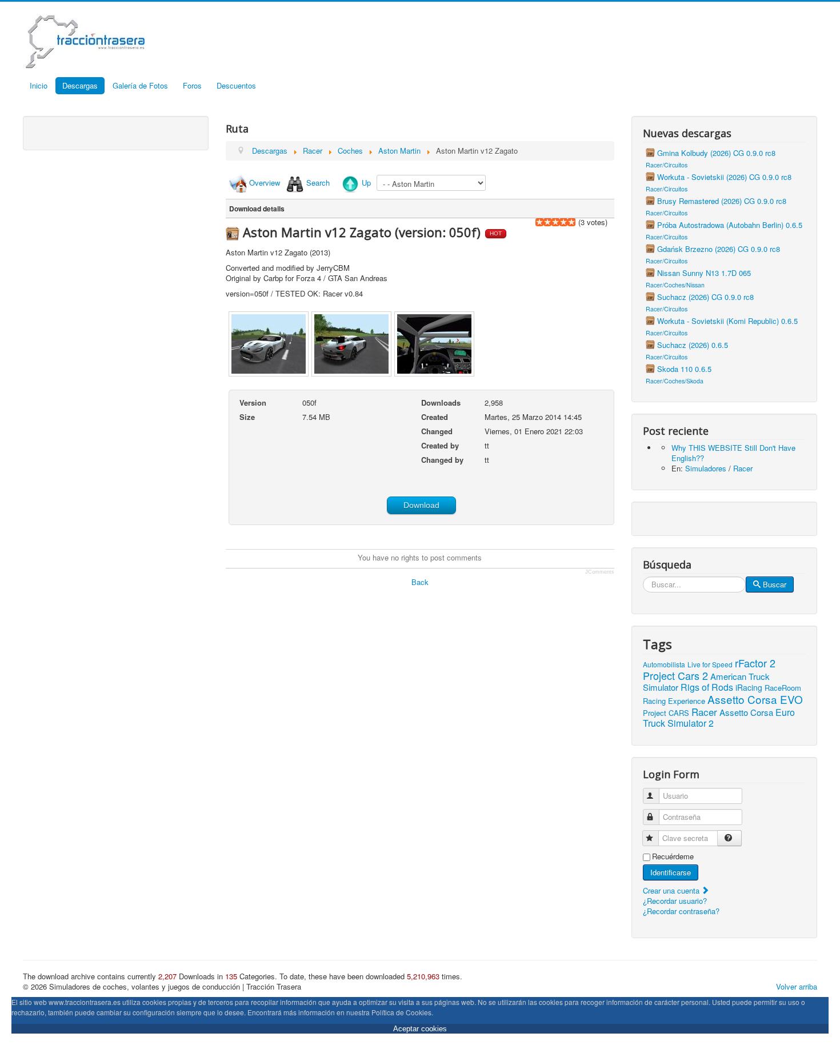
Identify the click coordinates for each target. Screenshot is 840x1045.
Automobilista (664, 664)
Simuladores (705, 468)
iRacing (748, 687)
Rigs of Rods (707, 687)
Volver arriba (796, 986)
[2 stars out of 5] (543, 222)
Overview (264, 182)
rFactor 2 (755, 662)
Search (318, 182)
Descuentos (236, 85)
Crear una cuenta (672, 890)
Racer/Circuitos (666, 165)
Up (366, 182)
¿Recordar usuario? (675, 900)
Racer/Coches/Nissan (675, 285)
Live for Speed (710, 664)
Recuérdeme (673, 856)
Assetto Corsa (746, 712)
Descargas (80, 85)
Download (421, 505)
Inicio (38, 85)
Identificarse (670, 872)
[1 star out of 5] (539, 222)
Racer (743, 468)
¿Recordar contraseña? (681, 911)
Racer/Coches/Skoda (674, 381)
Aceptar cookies (420, 1028)
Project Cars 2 (675, 675)
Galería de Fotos (140, 85)
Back (420, 581)
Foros (192, 85)
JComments (599, 572)
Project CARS (666, 712)
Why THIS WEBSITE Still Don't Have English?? (733, 452)
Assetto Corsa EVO (755, 699)
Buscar (774, 584)
